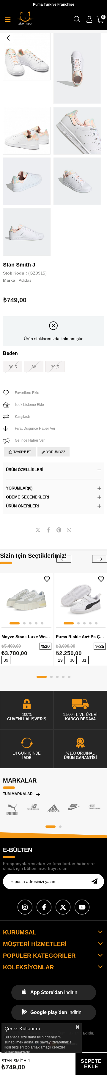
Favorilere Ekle (47, 579)
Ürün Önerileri (22, 506)
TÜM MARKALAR (18, 794)
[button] (15, 623)
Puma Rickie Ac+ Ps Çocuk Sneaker (81, 636)
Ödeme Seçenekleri (27, 497)
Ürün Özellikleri (24, 470)
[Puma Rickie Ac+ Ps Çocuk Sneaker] (81, 599)
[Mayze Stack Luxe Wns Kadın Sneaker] (26, 599)
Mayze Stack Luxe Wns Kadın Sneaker (26, 636)
